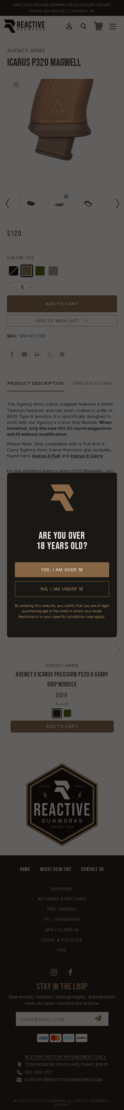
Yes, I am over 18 (62, 569)
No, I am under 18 (62, 588)
